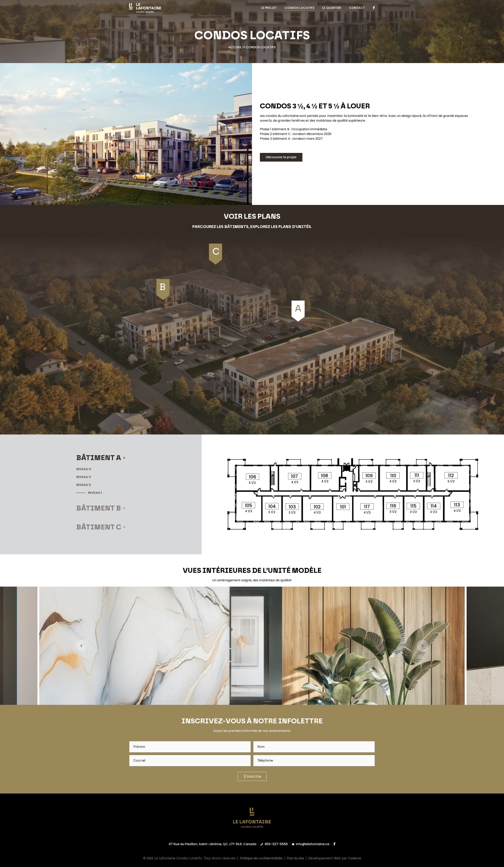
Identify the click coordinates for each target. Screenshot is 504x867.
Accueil (235, 47)
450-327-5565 (276, 844)
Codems (354, 858)
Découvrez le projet (281, 157)
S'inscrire (252, 776)
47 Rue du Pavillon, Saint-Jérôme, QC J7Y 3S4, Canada (212, 844)
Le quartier (331, 8)
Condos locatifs (299, 8)
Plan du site (295, 858)
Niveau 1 (95, 492)
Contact (357, 8)
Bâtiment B (98, 508)
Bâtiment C (98, 527)
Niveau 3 (83, 477)
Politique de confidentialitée (261, 858)
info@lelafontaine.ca (312, 844)
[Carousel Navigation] (252, 646)
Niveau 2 (83, 485)
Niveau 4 (83, 469)
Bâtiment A (98, 457)
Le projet (269, 8)
